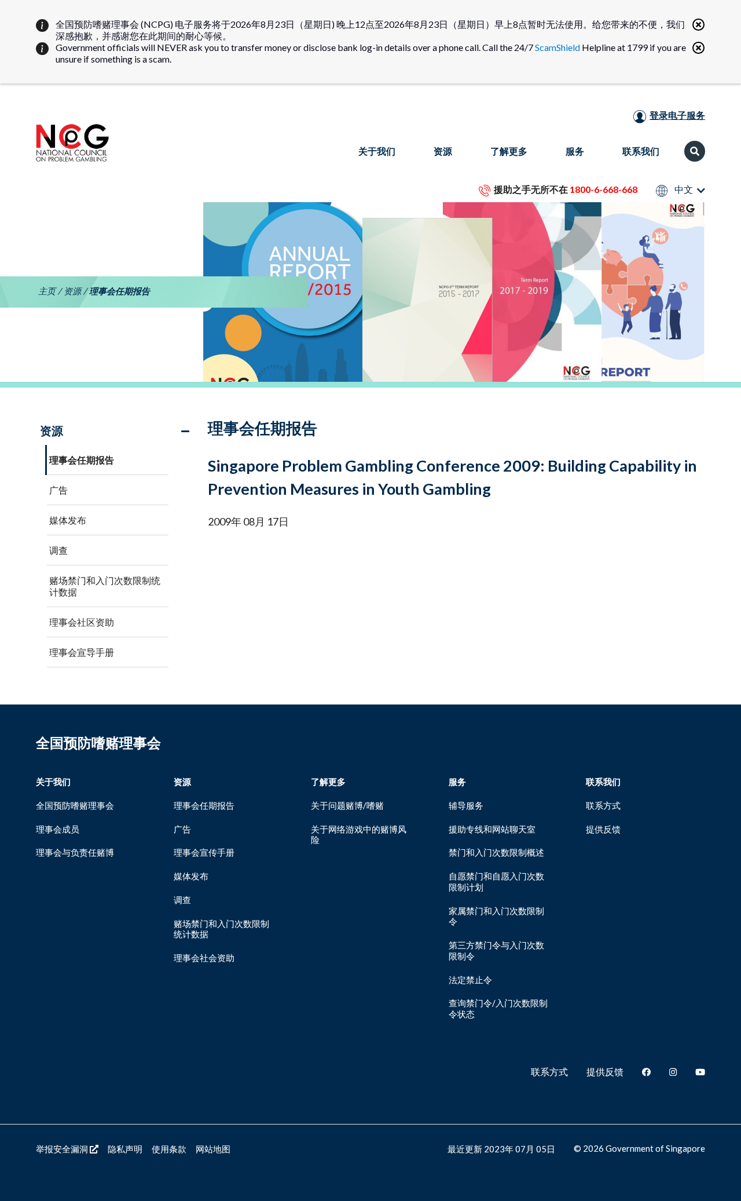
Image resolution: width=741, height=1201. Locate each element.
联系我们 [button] (640, 150)
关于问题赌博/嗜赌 (347, 805)
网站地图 (213, 1149)
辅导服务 (466, 805)
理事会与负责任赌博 (75, 852)
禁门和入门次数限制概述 (496, 852)
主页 (47, 291)
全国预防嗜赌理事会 (75, 805)
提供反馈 (603, 829)
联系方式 (603, 805)
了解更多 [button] (508, 150)
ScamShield (557, 47)
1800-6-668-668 (603, 189)
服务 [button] (575, 150)
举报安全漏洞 (63, 1149)
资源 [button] (443, 150)
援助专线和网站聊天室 (492, 829)
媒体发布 (67, 519)
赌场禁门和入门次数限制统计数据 (104, 586)
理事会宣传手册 (204, 852)
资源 (72, 291)
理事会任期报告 (81, 459)
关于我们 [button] (376, 150)
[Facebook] (646, 1072)
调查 (58, 550)
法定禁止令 (470, 979)
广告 (58, 489)
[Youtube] (700, 1072)
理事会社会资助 (204, 957)
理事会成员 (57, 829)
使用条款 (169, 1149)
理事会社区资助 (81, 621)
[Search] (694, 151)
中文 (683, 190)
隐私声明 (125, 1149)
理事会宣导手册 (81, 652)
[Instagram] (673, 1072)
